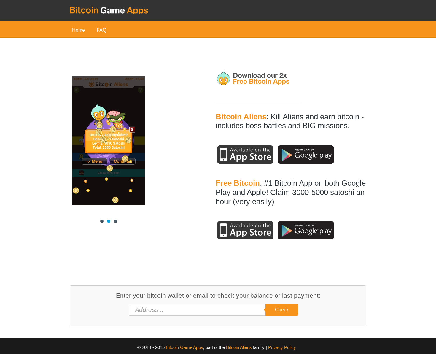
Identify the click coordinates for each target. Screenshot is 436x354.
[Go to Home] (109, 9)
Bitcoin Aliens (239, 347)
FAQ (101, 30)
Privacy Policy (282, 347)
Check (282, 309)
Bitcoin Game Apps (184, 347)
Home (78, 30)
